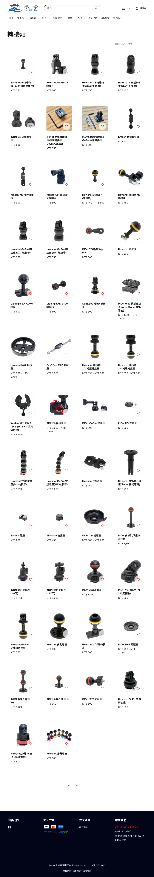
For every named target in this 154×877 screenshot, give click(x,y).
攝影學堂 (105, 18)
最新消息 (92, 18)
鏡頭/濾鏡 (57, 18)
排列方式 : (120, 44)
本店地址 (117, 18)
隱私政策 (77, 871)
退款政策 (87, 871)
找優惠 (20, 18)
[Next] (85, 785)
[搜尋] (96, 8)
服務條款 (67, 871)
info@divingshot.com (127, 827)
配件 (80, 18)
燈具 (44, 18)
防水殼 (33, 18)
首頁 (11, 18)
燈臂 (70, 18)
